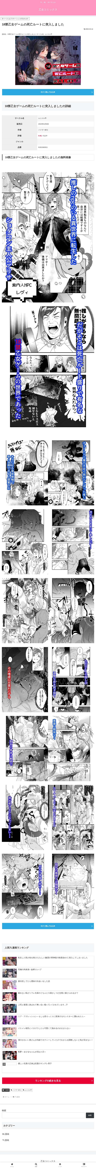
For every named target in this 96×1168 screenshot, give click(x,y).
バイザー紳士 (17, 1090)
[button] (89, 640)
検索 (4, 1110)
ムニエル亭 (28, 1090)
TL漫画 (6, 1090)
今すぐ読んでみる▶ (48, 92)
